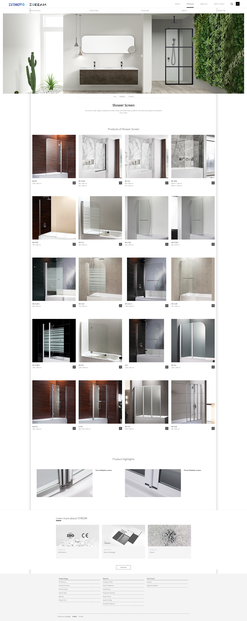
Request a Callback (152, 585)
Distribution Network (109, 604)
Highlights (122, 96)
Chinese (81, 616)
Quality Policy (107, 596)
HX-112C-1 (128, 304)
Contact (149, 582)
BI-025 (34, 181)
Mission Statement (108, 585)
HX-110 (127, 426)
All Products (62, 582)
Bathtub (184, 10)
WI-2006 (174, 181)
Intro (114, 96)
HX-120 (81, 365)
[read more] (74, 183)
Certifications (107, 589)
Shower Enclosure (35, 10)
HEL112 (35, 426)
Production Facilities (109, 593)
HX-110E (174, 426)
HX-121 (173, 365)
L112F (81, 426)
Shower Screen (94, 10)
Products (131, 96)
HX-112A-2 (36, 304)
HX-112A (128, 242)
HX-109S (35, 242)
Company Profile (108, 582)
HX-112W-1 (36, 365)
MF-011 (127, 181)
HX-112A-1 (174, 242)
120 (126, 365)
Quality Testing (107, 600)
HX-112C (82, 304)
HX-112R (174, 304)
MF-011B (82, 181)
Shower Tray (221, 10)
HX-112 (81, 242)
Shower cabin (145, 10)
